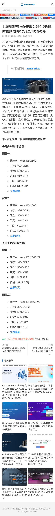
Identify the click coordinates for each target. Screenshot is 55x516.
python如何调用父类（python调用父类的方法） (42, 351)
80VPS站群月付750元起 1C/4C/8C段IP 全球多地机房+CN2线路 (40, 491)
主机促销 (6, 10)
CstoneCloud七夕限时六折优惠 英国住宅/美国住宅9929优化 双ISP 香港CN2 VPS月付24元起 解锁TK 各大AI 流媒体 (14, 391)
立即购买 (15, 287)
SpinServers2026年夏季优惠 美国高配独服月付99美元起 (14, 426)
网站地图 (32, 509)
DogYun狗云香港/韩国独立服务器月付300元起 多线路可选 (40, 426)
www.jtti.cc (33, 68)
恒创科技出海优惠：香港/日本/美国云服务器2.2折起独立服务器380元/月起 (40, 388)
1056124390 (41, 339)
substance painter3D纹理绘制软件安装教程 (13, 349)
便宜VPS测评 (27, 4)
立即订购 (15, 190)
